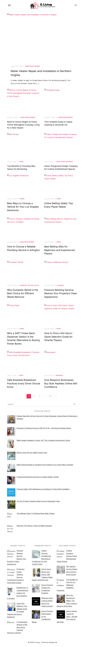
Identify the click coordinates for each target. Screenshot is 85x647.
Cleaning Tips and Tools (29, 285)
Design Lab (53, 642)
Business (59, 375)
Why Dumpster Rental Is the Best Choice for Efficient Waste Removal (22, 293)
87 (50, 396)
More (21, 161)
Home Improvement (32, 66)
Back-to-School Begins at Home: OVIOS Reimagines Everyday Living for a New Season (23, 125)
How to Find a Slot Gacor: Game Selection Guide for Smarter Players (58, 337)
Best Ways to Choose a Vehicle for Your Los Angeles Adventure (23, 207)
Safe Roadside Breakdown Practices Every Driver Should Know (23, 383)
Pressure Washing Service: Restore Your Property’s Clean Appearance (60, 293)
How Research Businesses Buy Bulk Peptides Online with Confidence (60, 383)
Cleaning (60, 285)
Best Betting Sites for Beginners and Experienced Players (59, 250)
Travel (22, 199)
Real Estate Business (65, 161)
